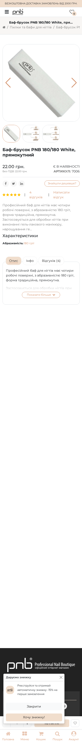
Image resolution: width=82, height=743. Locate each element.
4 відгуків (36, 194)
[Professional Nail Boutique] (18, 12)
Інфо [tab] (30, 261)
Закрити (34, 706)
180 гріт (29, 243)
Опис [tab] (13, 261)
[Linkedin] (21, 183)
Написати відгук (61, 194)
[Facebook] (6, 183)
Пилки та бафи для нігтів (31, 27)
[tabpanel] (41, 283)
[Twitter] (13, 183)
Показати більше (39, 294)
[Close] (61, 677)
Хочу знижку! (34, 717)
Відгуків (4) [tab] (51, 261)
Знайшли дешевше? (62, 183)
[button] (24, 736)
